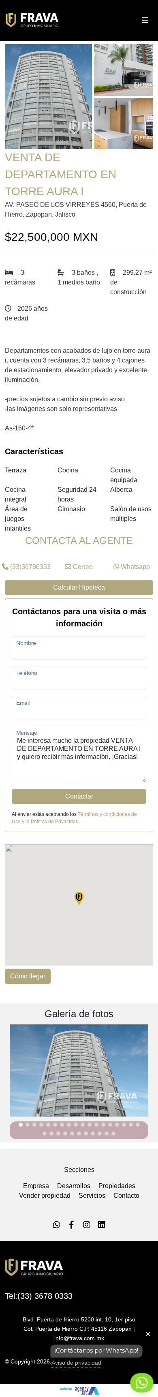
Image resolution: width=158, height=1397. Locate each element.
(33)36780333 (30, 566)
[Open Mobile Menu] (145, 20)
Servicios (92, 1195)
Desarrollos (73, 1185)
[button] (21, 1125)
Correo (82, 566)
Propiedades (116, 1185)
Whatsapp (134, 566)
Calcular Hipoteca (79, 587)
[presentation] (6, 1073)
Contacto (126, 1195)
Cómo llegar (27, 976)
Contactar (79, 796)
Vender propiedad (44, 1195)
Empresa (36, 1185)
